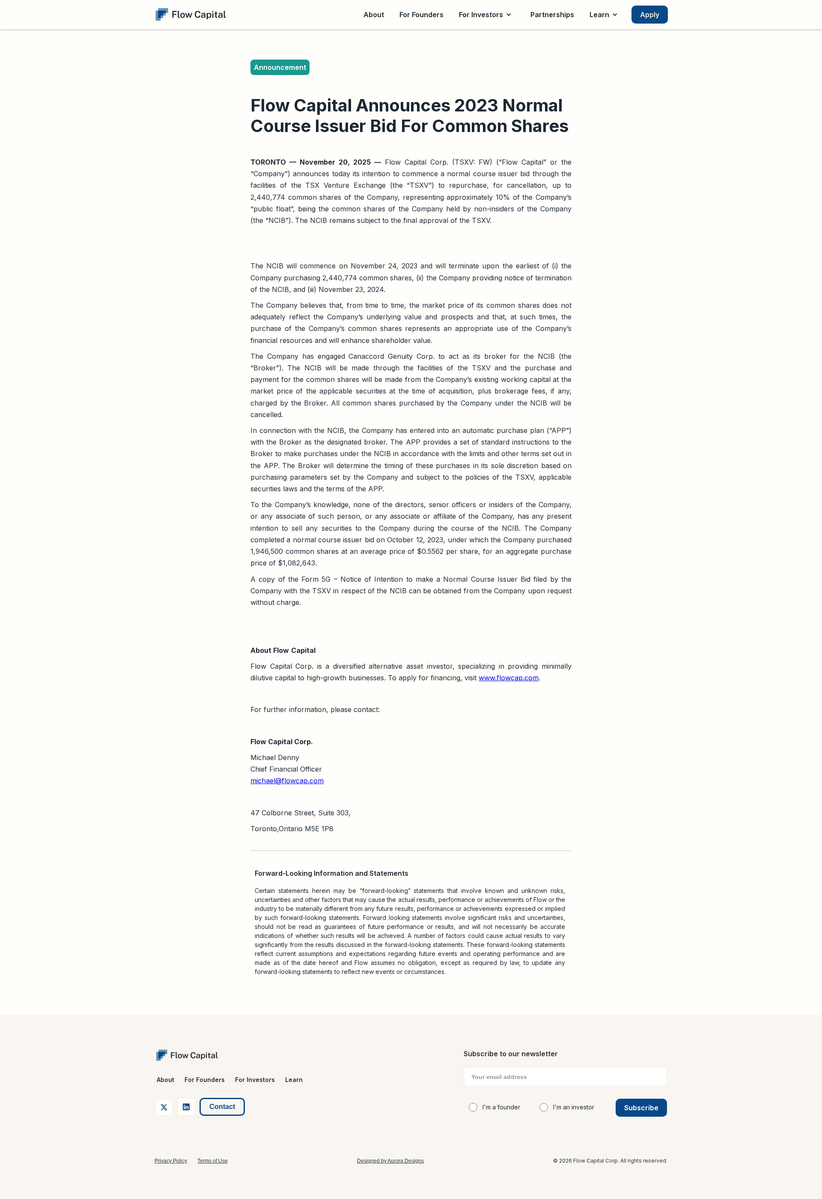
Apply (649, 14)
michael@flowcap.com (287, 780)
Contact (222, 1106)
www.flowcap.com (509, 677)
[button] (487, 14)
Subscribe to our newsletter (511, 1053)
